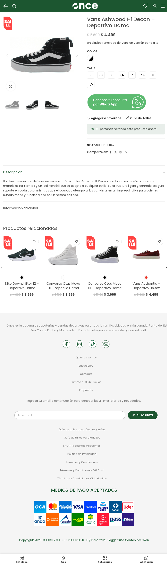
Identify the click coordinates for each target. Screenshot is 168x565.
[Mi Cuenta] (155, 6)
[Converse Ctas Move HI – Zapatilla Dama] (63, 254)
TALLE (91, 68)
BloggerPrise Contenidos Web (128, 540)
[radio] (90, 58)
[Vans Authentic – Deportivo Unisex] (146, 254)
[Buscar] (14, 6)
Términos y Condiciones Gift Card (82, 470)
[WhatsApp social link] (126, 152)
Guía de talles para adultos (82, 438)
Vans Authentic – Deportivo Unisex (146, 285)
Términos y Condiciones (82, 462)
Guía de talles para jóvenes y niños (82, 429)
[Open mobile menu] (163, 6)
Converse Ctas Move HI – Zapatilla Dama (63, 285)
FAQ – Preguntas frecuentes (82, 446)
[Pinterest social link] (121, 152)
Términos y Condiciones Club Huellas (82, 478)
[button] (7, 55)
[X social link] (115, 152)
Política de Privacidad (81, 454)
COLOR (92, 51)
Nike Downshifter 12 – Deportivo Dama (22, 285)
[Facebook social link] (110, 152)
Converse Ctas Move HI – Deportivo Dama (104, 285)
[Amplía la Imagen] (10, 86)
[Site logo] (85, 6)
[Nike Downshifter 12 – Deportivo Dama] (22, 254)
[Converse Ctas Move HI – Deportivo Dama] (105, 254)
